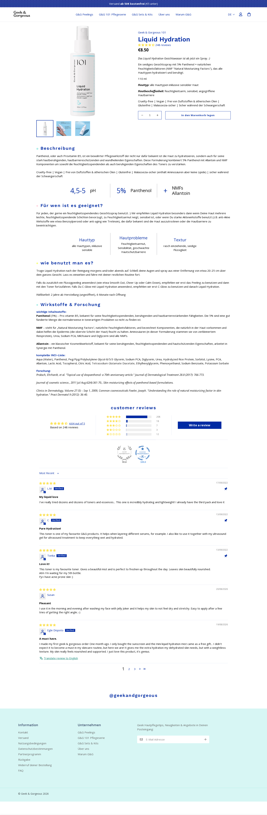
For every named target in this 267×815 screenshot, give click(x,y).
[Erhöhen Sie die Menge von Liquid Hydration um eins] (157, 115)
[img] (47, 483)
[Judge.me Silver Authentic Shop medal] (124, 453)
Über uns (164, 14)
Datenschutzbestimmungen (35, 748)
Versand (23, 738)
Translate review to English (61, 658)
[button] (249, 14)
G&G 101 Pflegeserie (112, 14)
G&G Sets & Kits (142, 14)
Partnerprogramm (29, 754)
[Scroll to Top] (260, 795)
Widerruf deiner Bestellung (35, 765)
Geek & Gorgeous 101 (152, 32)
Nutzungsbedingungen (32, 743)
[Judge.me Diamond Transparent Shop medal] (142, 453)
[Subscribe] (205, 739)
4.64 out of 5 (77, 423)
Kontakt (23, 732)
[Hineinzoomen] (121, 32)
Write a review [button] (199, 425)
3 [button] (135, 669)
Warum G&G (183, 14)
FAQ (20, 770)
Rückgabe (24, 759)
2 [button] (129, 669)
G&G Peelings (84, 14)
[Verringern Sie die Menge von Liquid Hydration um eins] (142, 115)
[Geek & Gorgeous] (22, 14)
